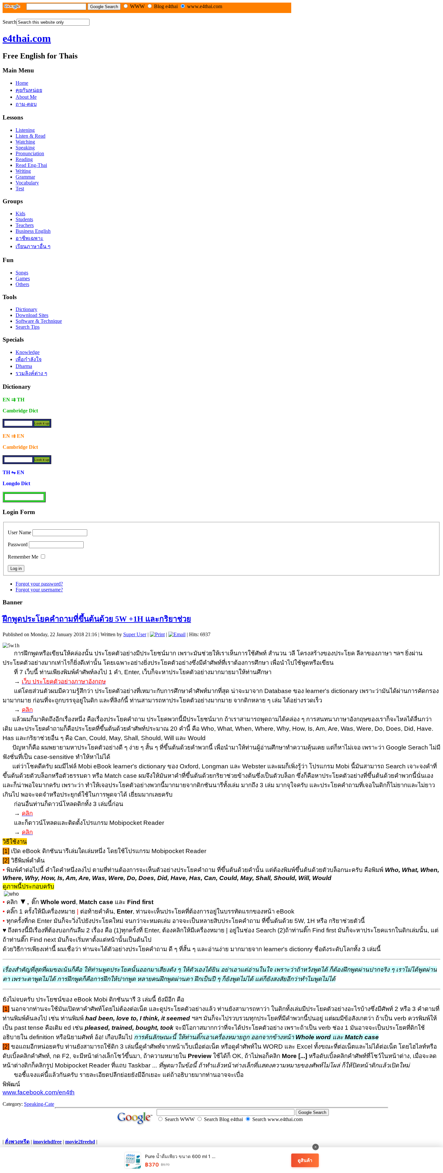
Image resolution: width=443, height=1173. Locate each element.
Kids (20, 213)
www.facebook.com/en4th (39, 1092)
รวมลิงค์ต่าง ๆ (31, 373)
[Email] (177, 634)
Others (22, 284)
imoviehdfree (47, 1141)
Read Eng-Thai (31, 165)
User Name (19, 532)
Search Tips (28, 327)
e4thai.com (27, 38)
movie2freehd (80, 1141)
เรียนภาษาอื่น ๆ (33, 246)
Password (18, 544)
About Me (26, 97)
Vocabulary (27, 182)
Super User (134, 634)
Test (20, 188)
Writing (23, 171)
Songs (22, 272)
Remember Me (23, 557)
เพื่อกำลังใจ (29, 359)
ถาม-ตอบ (26, 104)
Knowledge (28, 352)
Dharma (24, 366)
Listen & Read (30, 136)
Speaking (25, 147)
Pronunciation (30, 153)
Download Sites (32, 315)
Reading (24, 159)
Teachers (25, 225)
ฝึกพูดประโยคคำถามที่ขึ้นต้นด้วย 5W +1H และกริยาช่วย (97, 619)
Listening (25, 130)
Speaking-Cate (39, 1104)
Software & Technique (39, 321)
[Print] (157, 634)
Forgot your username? (39, 589)
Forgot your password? (39, 583)
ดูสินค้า (305, 1160)
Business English (33, 231)
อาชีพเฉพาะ (29, 238)
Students (24, 219)
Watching (25, 142)
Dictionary (26, 309)
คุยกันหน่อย (29, 90)
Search (10, 22)
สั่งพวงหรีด (17, 1141)
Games (23, 278)
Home (22, 83)
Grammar (25, 177)
